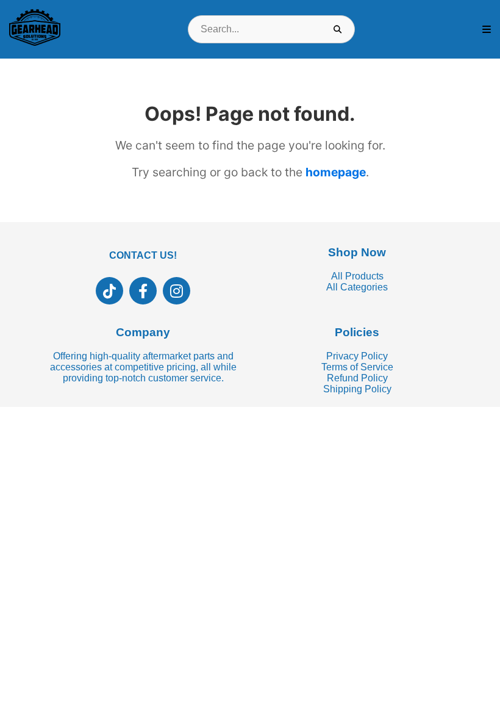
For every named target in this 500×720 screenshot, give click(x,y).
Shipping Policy (357, 389)
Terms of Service (357, 367)
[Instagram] (176, 290)
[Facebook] (143, 290)
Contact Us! (143, 255)
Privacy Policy (357, 356)
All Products (357, 276)
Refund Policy (357, 378)
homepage (335, 172)
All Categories (357, 287)
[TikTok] (109, 290)
